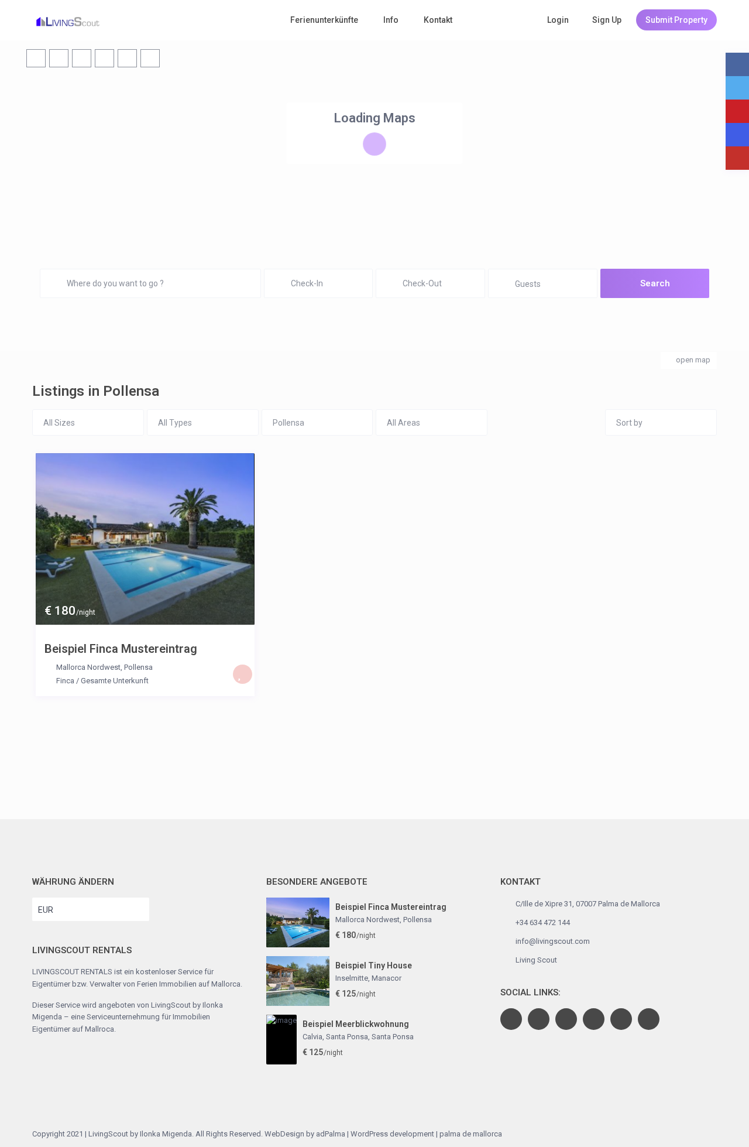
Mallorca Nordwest (88, 667)
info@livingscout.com (553, 941)
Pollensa (138, 667)
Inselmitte (351, 978)
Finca (65, 680)
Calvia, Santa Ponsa (335, 1036)
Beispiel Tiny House (373, 965)
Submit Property (676, 20)
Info (390, 20)
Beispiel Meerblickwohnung (356, 1024)
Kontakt (438, 20)
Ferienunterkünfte (324, 20)
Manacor (386, 978)
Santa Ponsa (393, 1036)
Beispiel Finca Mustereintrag (120, 648)
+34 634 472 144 (543, 922)
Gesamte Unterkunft (115, 680)
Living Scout (536, 960)
